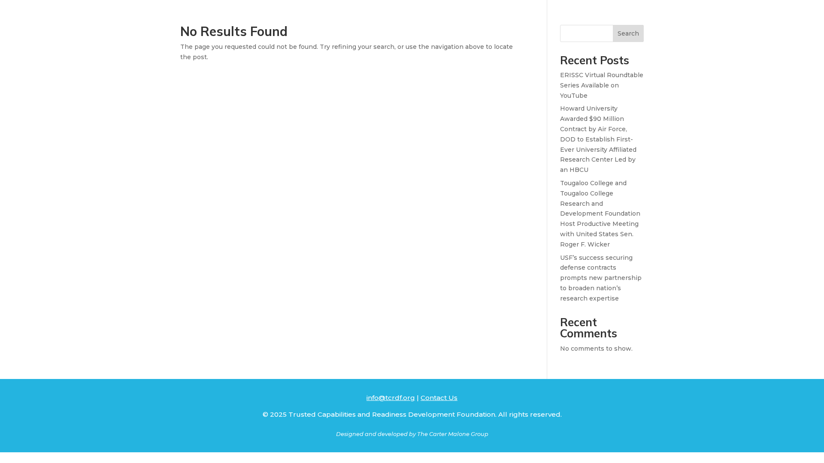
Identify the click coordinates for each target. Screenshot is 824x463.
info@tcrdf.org (391, 398)
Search (628, 33)
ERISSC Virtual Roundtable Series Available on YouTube (601, 85)
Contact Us (439, 398)
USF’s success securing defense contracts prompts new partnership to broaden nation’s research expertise (601, 278)
